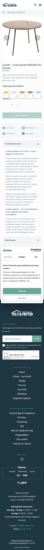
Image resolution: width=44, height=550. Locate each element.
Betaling (22, 393)
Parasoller (22, 439)
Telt (22, 426)
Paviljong (22, 421)
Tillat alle (22, 291)
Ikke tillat (22, 298)
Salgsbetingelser (22, 398)
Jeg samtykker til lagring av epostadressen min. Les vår (23, 346)
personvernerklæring (19, 347)
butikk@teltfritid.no (25, 525)
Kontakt (22, 389)
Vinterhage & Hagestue (22, 412)
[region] (22, 94)
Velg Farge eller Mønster (13, 86)
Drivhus (22, 417)
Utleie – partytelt (22, 376)
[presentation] (21, 355)
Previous (6, 38)
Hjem (22, 371)
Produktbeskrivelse (13, 144)
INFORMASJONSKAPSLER (18, 543)
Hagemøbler (22, 434)
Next (37, 38)
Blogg (22, 380)
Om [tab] (36, 257)
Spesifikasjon (10, 240)
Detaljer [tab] (22, 257)
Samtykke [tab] (8, 257)
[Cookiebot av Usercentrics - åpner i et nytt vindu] (31, 250)
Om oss (22, 384)
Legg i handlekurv (22, 115)
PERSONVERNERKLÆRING (20, 541)
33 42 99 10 (26, 529)
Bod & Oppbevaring (22, 430)
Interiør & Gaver (22, 443)
